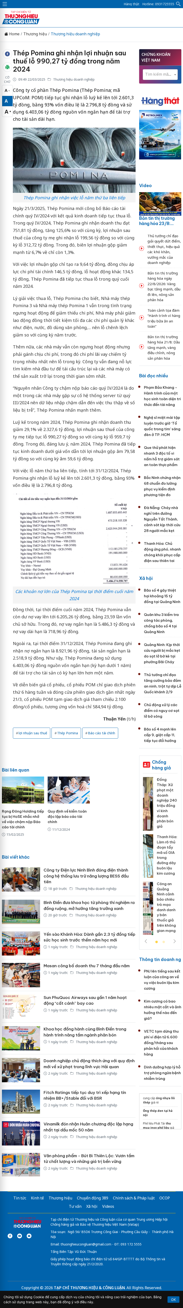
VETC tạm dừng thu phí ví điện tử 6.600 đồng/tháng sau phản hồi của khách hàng (161, 1042)
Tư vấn (75, 1206)
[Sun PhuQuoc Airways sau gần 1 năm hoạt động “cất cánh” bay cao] (21, 1007)
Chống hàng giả (161, 765)
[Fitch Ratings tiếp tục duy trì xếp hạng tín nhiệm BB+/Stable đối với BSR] (21, 1102)
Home (14, 34)
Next (175, 941)
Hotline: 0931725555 (158, 4)
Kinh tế (37, 1198)
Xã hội (146, 578)
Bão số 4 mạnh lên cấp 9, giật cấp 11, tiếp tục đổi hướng (160, 735)
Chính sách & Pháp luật (134, 1198)
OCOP (164, 1198)
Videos (108, 1206)
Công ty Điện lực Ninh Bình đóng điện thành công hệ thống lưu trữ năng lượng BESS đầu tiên (86, 875)
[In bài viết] (7, 67)
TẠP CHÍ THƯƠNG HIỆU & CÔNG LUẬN (89, 1287)
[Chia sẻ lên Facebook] (7, 54)
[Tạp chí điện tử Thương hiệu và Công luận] (27, 1223)
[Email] (29, 1236)
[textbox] (160, 74)
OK (173, 1299)
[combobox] (160, 74)
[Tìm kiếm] (178, 4)
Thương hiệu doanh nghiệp (75, 34)
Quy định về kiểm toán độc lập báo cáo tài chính (67, 816)
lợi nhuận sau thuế (33, 733)
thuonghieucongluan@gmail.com (86, 1244)
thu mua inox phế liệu (157, 1125)
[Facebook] (10, 1236)
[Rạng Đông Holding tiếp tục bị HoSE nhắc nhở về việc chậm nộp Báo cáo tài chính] (23, 790)
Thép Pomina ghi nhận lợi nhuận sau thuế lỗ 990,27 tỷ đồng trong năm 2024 (69, 61)
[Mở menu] (5, 4)
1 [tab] (156, 942)
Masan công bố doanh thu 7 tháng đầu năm (87, 965)
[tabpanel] (160, 858)
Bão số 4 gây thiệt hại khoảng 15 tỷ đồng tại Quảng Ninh (162, 596)
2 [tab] (163, 942)
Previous (146, 941)
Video (145, 185)
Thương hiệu (35, 34)
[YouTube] (19, 1236)
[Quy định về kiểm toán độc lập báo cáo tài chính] (69, 790)
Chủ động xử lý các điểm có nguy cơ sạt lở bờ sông (161, 711)
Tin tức (19, 1198)
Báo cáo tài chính (101, 733)
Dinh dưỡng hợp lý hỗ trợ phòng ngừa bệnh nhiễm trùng (162, 1073)
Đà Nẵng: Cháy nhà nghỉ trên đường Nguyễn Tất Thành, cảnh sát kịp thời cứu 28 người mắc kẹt (162, 519)
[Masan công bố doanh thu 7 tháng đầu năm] (21, 975)
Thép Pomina (67, 733)
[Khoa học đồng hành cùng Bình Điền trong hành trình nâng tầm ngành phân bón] (21, 1038)
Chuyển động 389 (92, 1198)
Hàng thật (131, 4)
